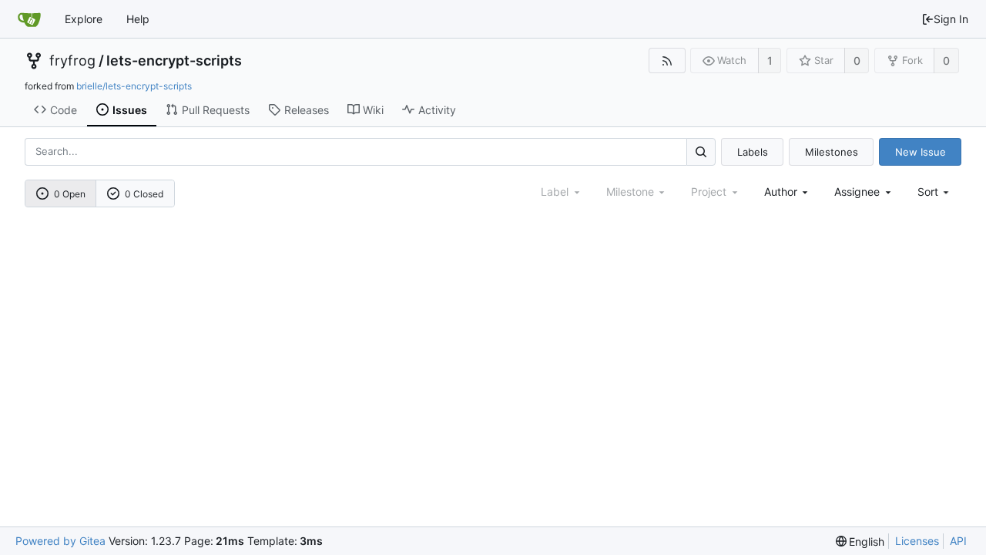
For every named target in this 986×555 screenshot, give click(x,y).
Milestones (831, 152)
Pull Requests (216, 109)
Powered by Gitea (60, 540)
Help (137, 18)
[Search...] (701, 151)
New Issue (920, 152)
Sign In (951, 18)
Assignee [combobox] (857, 191)
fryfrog (72, 61)
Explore (83, 18)
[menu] (934, 192)
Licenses (917, 540)
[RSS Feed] (667, 60)
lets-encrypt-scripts (174, 61)
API (958, 540)
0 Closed (144, 194)
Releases (306, 109)
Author (780, 191)
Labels (752, 152)
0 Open (70, 194)
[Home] (29, 19)
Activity (437, 109)
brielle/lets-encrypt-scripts (134, 86)
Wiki (373, 109)
